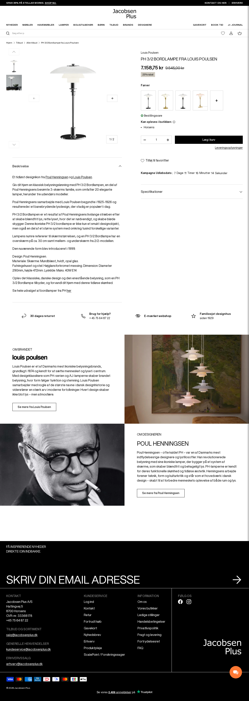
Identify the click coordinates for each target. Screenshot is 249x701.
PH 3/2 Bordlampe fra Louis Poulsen (60, 43)
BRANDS (128, 25)
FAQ (140, 647)
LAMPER (64, 25)
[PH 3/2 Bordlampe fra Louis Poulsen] (148, 100)
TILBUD (113, 25)
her (69, 290)
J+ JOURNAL (235, 25)
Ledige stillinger (149, 614)
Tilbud (19, 43)
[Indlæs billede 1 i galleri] (14, 65)
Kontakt (89, 608)
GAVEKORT (199, 25)
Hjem (9, 43)
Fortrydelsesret (149, 641)
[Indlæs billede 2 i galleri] (14, 82)
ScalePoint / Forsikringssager (104, 654)
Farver (145, 85)
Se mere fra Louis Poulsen (34, 407)
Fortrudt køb (93, 621)
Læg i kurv (209, 139)
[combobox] (65, 33)
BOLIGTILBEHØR (83, 25)
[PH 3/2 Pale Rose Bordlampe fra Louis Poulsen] (200, 100)
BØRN (101, 25)
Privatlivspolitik (148, 628)
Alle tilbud (31, 43)
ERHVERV (237, 3)
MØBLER (27, 25)
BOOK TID (217, 25)
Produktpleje (93, 647)
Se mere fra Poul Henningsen (160, 493)
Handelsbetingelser (151, 621)
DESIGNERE (145, 25)
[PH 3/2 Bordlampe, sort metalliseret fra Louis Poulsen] (183, 100)
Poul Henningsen (57, 177)
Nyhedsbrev (92, 634)
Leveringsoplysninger (229, 148)
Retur (88, 614)
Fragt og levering (149, 634)
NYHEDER (12, 25)
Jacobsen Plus (22, 688)
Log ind (89, 601)
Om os (142, 601)
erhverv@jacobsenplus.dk (24, 663)
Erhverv (89, 641)
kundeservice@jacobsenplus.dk (28, 649)
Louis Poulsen (150, 52)
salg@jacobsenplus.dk (22, 634)
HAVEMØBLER (45, 25)
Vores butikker (148, 608)
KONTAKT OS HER (215, 3)
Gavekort (90, 628)
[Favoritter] (223, 33)
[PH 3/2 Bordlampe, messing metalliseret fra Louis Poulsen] (165, 100)
